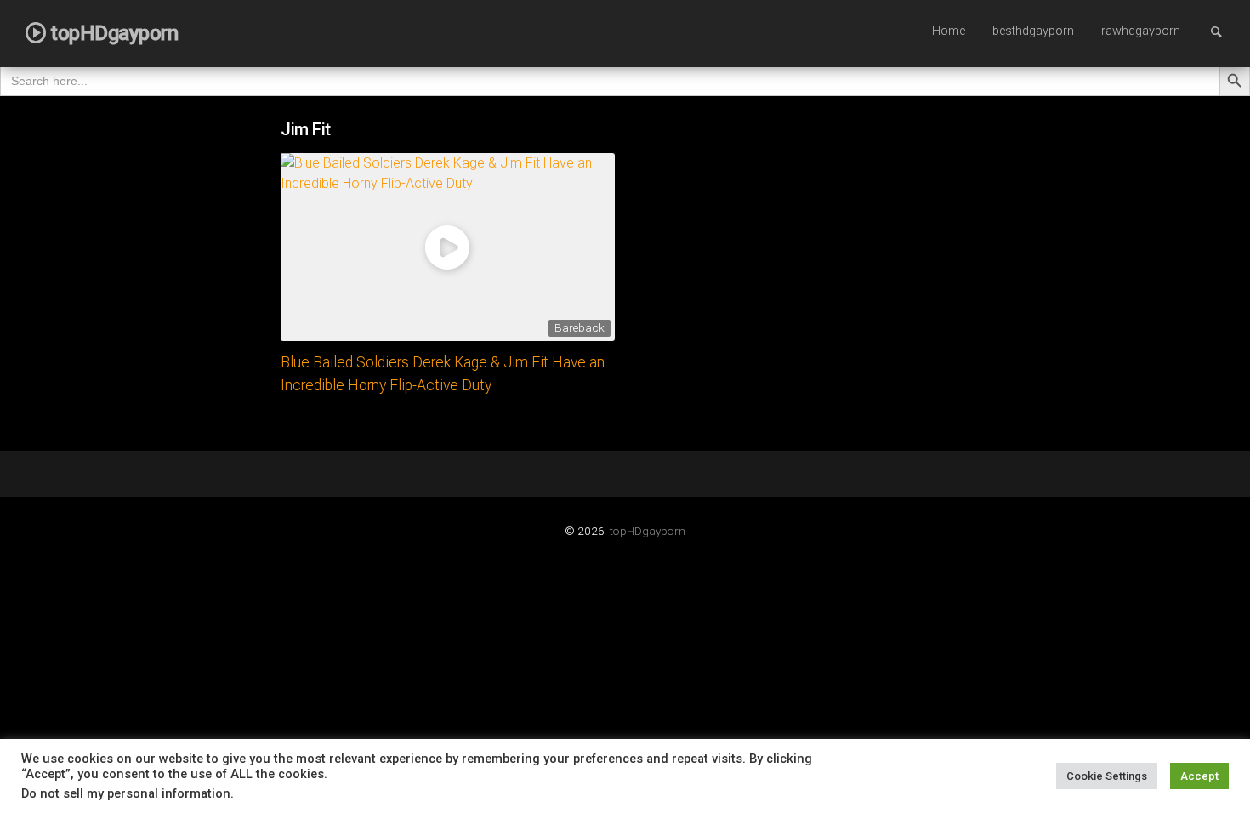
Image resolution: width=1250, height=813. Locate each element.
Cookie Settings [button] (1106, 776)
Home (948, 31)
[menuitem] (948, 32)
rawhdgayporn (1140, 31)
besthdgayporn (1033, 31)
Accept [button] (1199, 776)
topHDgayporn (647, 530)
